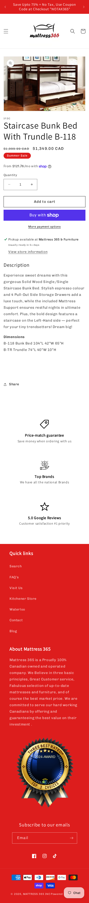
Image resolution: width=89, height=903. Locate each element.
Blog (13, 631)
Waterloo (17, 609)
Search (15, 566)
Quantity (10, 175)
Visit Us (16, 588)
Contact (16, 620)
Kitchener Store (23, 599)
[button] (6, 31)
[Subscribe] (71, 838)
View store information (27, 252)
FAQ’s (14, 577)
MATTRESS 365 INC (36, 894)
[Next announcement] (84, 7)
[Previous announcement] (5, 7)
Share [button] (14, 384)
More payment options (44, 226)
